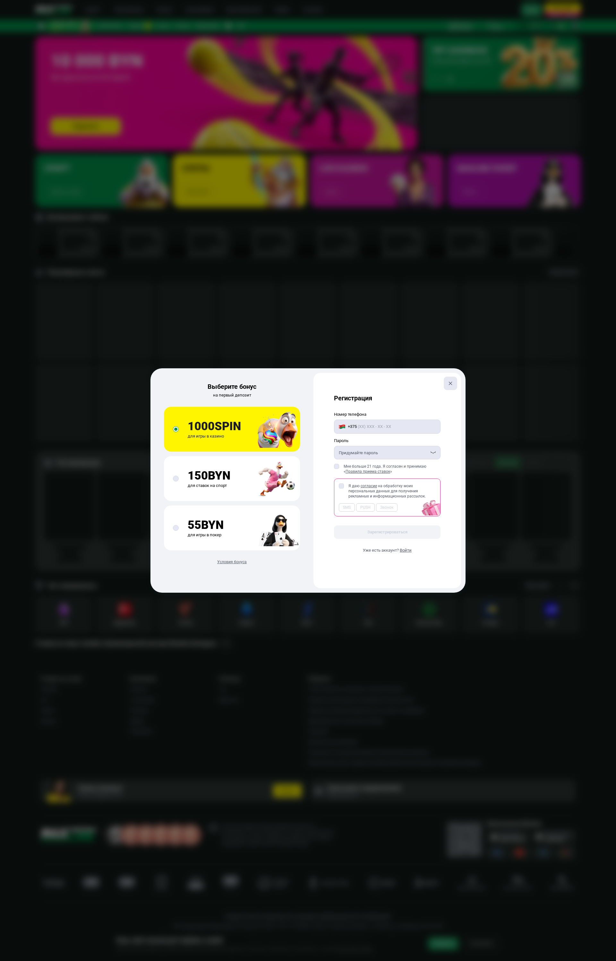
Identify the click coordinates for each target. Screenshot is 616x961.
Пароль (341, 440)
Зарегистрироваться (387, 532)
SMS (347, 507)
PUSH (365, 507)
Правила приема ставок (368, 471)
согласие (369, 486)
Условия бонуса (232, 562)
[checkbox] (336, 466)
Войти (406, 550)
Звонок (386, 507)
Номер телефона (350, 414)
